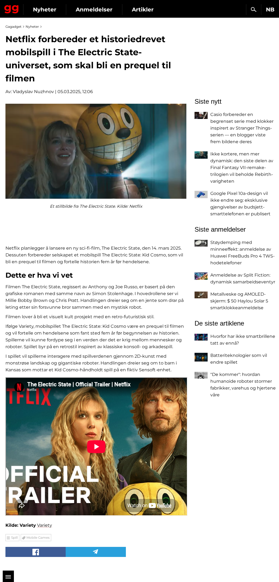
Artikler (143, 9)
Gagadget (11, 8)
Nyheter (44, 9)
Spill (14, 537)
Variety (44, 525)
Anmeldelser (94, 9)
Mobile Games (38, 537)
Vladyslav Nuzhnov (33, 91)
